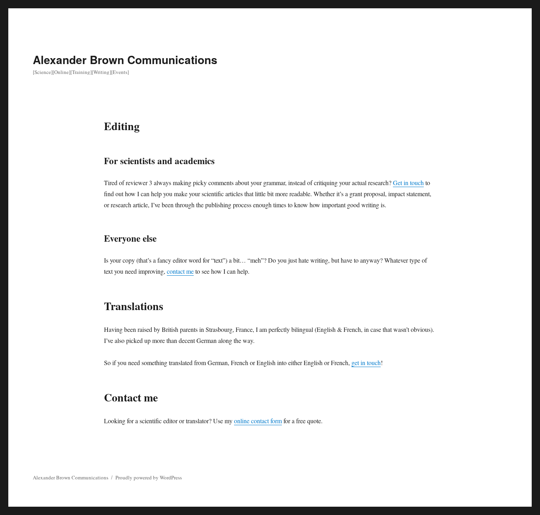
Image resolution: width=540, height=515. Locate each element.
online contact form (258, 421)
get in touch (366, 362)
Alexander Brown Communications (125, 59)
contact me (180, 271)
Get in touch (408, 182)
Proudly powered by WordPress (148, 477)
